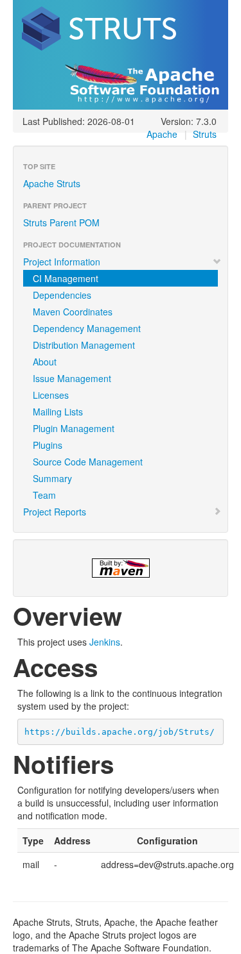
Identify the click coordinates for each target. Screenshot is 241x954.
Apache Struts (51, 183)
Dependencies (62, 295)
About (45, 361)
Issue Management (72, 378)
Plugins (47, 445)
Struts (205, 134)
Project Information (61, 261)
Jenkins (104, 641)
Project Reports (54, 511)
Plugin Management (73, 428)
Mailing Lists (58, 411)
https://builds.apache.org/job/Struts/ (119, 732)
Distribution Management (84, 345)
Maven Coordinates (72, 311)
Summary (52, 478)
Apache (162, 134)
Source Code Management (88, 461)
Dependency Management (87, 328)
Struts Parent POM (61, 222)
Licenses (51, 395)
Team (44, 495)
